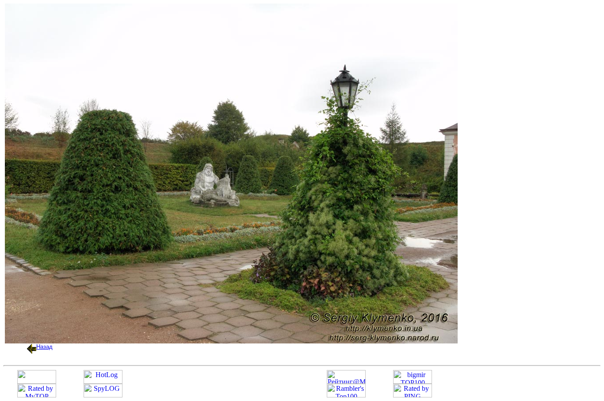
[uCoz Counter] (36, 381)
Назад (44, 346)
